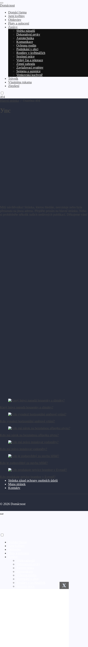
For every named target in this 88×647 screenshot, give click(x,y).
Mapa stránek (17, 484)
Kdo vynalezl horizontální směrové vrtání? (27, 421)
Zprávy (13, 557)
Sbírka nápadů (25, 560)
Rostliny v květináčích (30, 582)
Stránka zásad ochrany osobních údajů (33, 480)
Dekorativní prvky (28, 564)
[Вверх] (1, 513)
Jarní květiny (16, 546)
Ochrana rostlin (26, 575)
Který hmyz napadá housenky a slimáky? (26, 407)
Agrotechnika (25, 568)
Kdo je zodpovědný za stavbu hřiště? (24, 463)
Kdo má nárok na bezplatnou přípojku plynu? (29, 435)
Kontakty (14, 488)
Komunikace (24, 571)
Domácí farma (17, 542)
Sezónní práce (25, 586)
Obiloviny (14, 549)
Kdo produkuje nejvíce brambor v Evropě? (27, 477)
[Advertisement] (44, 158)
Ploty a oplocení (18, 553)
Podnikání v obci (27, 579)
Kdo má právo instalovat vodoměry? (23, 449)
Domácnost (7, 5)
